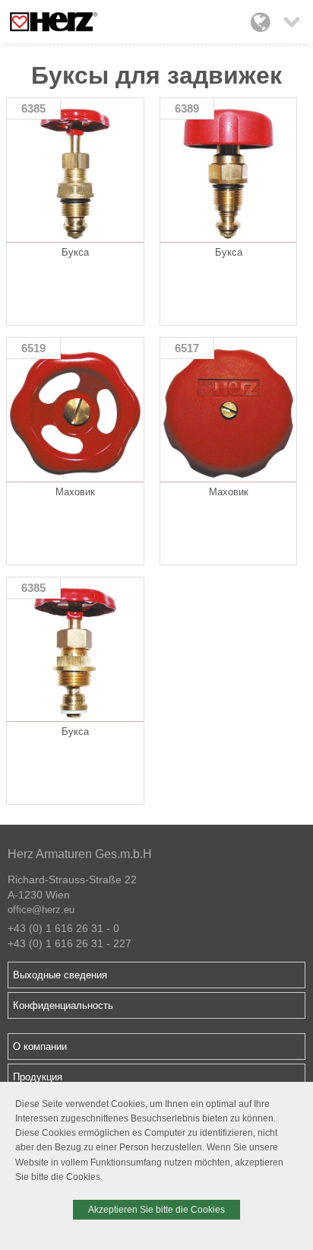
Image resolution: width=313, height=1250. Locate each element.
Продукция (37, 1077)
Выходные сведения (60, 975)
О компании (40, 1046)
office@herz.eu (41, 909)
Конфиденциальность (63, 1005)
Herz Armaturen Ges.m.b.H (80, 854)
